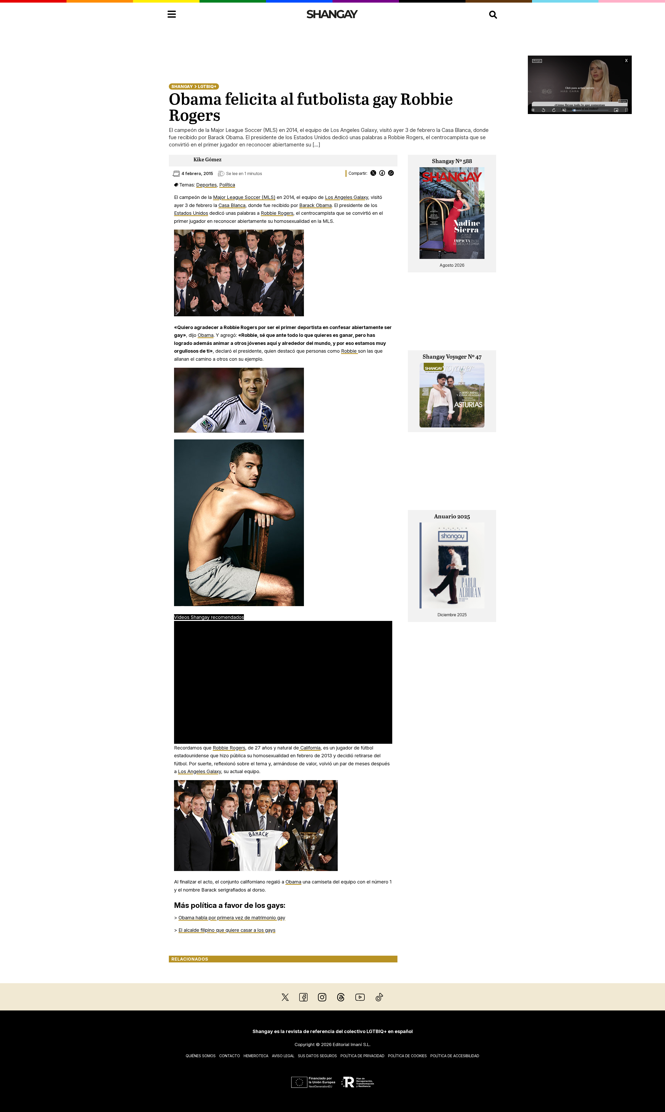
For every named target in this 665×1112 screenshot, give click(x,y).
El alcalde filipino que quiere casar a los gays (226, 930)
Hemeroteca (256, 1056)
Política (227, 184)
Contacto (229, 1056)
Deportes (206, 184)
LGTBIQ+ (207, 86)
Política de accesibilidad (454, 1056)
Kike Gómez (208, 160)
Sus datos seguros (317, 1056)
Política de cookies (407, 1056)
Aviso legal (283, 1056)
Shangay (182, 86)
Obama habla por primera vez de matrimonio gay (231, 917)
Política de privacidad (362, 1056)
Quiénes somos (201, 1056)
